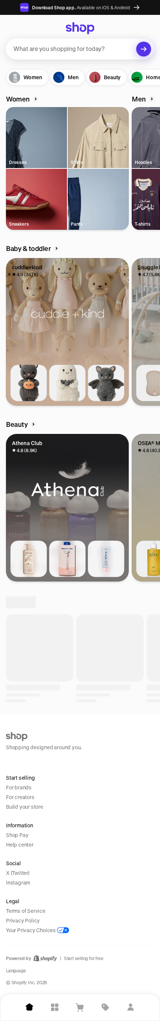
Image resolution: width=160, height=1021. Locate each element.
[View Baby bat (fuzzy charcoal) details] (106, 383)
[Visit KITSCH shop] (95, 814)
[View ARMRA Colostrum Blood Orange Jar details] (67, 734)
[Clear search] (143, 49)
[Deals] (105, 1007)
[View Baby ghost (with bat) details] (67, 383)
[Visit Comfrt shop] (34, 814)
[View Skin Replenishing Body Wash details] (28, 559)
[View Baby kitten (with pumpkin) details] (28, 383)
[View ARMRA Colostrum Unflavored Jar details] (28, 734)
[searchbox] (80, 49)
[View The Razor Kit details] (67, 559)
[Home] (29, 1007)
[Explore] (55, 1007)
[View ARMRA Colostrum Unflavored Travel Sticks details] (106, 734)
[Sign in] (131, 1007)
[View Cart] (80, 1007)
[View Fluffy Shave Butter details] (106, 559)
